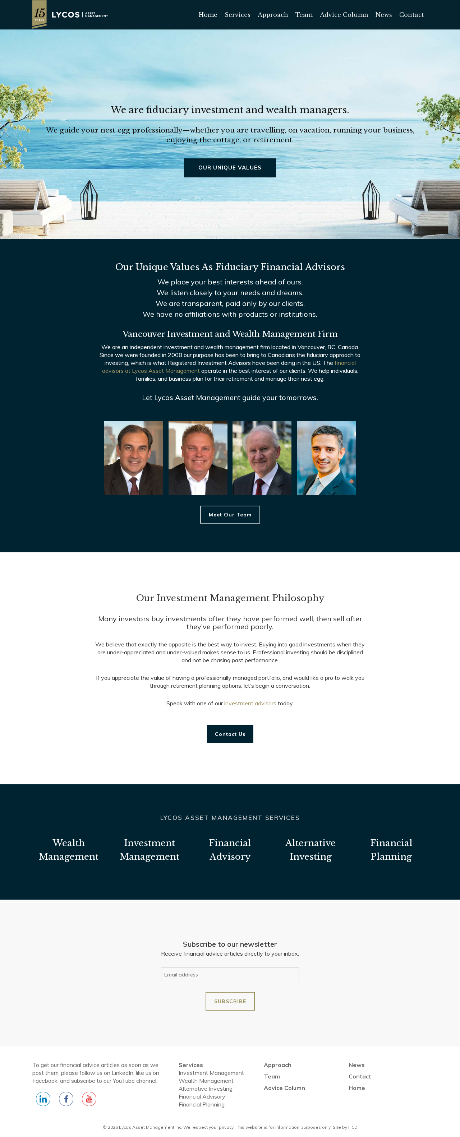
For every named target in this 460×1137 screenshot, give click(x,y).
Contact (360, 1076)
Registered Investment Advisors (209, 362)
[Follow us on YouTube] (89, 1102)
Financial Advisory (202, 1096)
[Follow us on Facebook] (66, 1102)
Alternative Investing (206, 1088)
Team (272, 1076)
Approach (277, 1064)
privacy (226, 1127)
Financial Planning (202, 1104)
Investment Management (211, 1072)
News (357, 1064)
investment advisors (250, 703)
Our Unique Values (230, 167)
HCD (353, 1127)
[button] (230, 515)
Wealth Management (206, 1080)
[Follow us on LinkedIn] (43, 1102)
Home (357, 1087)
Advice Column (284, 1087)
